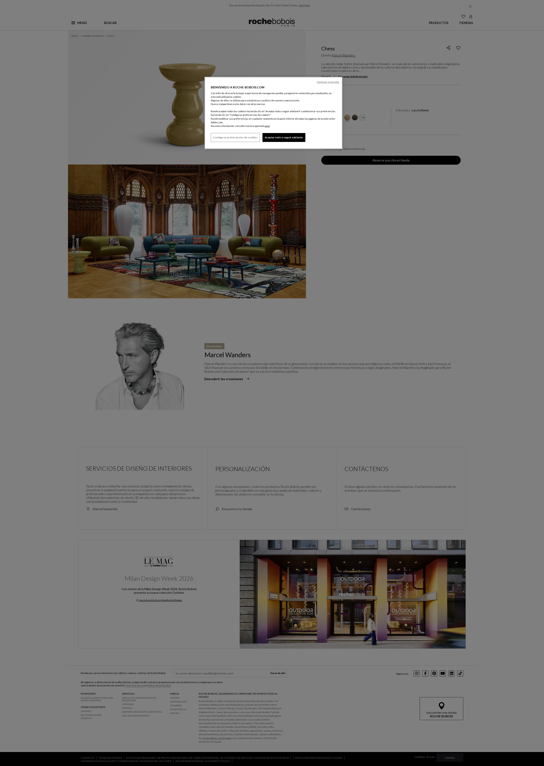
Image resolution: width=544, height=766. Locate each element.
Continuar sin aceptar (328, 82)
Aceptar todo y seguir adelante (284, 137)
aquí (267, 126)
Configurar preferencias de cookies (235, 137)
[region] (273, 113)
